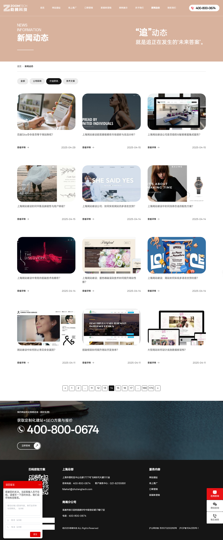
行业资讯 (54, 81)
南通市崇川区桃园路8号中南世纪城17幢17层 (83, 510)
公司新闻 (37, 81)
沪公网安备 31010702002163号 (163, 528)
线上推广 (153, 483)
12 (98, 388)
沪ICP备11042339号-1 (189, 528)
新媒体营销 (154, 495)
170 (151, 388)
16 (125, 388)
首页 (19, 66)
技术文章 (70, 81)
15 (118, 388)
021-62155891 (118, 483)
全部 (23, 81)
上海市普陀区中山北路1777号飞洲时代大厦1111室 (86, 477)
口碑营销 (153, 489)
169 (145, 388)
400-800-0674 (63, 429)
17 (131, 388)
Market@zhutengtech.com (77, 489)
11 (92, 388)
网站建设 (153, 477)
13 (105, 388)
